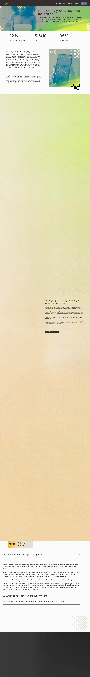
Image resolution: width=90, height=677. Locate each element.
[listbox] (76, 3)
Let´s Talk (84, 3)
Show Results (52, 331)
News (64, 3)
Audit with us (69, 3)
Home (56, 3)
